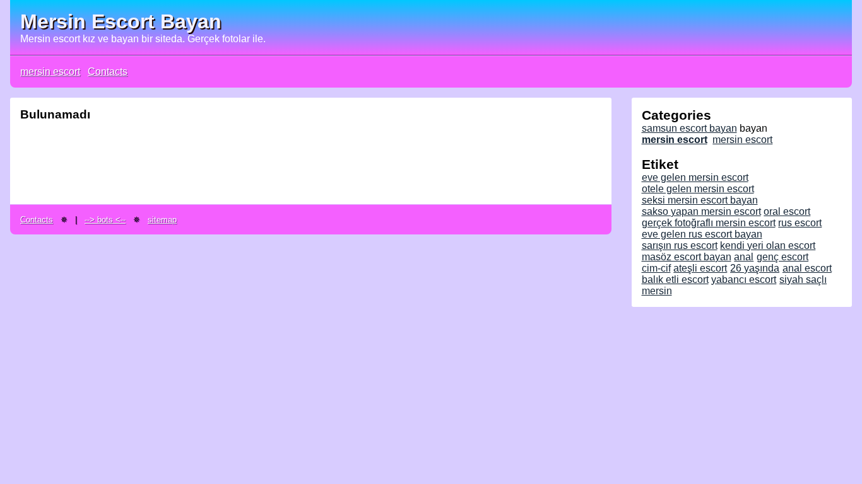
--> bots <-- (105, 219)
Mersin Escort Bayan (120, 21)
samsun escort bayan (689, 128)
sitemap (162, 219)
